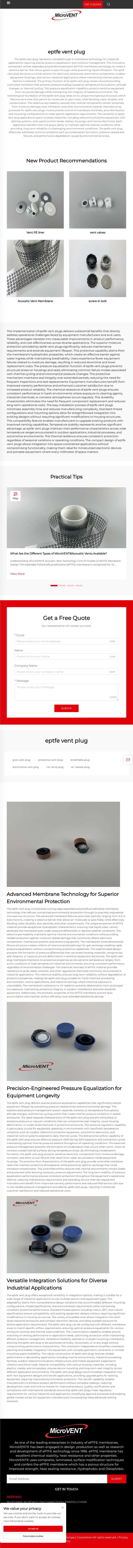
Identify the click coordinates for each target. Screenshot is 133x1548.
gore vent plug (21, 759)
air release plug (80, 767)
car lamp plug (55, 767)
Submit (66, 708)
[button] (54, 585)
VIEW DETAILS (35, 199)
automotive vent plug (25, 767)
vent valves (97, 232)
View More (17, 573)
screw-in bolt (98, 301)
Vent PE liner (35, 232)
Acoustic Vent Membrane (35, 301)
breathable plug (80, 759)
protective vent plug (50, 759)
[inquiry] (128, 760)
